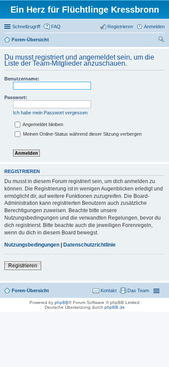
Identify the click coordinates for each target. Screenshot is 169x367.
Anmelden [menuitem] (154, 26)
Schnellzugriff (26, 26)
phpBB (61, 302)
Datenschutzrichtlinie (89, 245)
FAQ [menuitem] (56, 26)
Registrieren (22, 266)
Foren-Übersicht (30, 290)
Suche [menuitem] (162, 40)
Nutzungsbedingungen (31, 245)
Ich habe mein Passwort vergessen (50, 112)
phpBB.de (114, 307)
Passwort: (15, 97)
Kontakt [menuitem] (109, 290)
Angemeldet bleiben (42, 124)
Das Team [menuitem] (138, 290)
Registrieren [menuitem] (120, 26)
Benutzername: (21, 78)
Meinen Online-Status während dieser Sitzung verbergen (82, 134)
